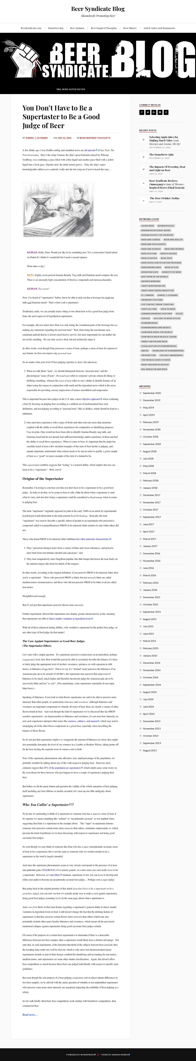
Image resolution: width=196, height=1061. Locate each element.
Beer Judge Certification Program (161, 263)
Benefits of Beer (171, 272)
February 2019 (150, 422)
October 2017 (150, 509)
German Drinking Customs (156, 314)
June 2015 (148, 633)
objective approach (91, 398)
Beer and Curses (150, 240)
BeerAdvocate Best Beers (155, 230)
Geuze (179, 314)
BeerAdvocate (166, 226)
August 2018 (149, 451)
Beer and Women (174, 249)
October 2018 (150, 436)
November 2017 (151, 502)
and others (55, 874)
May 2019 (148, 407)
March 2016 (149, 575)
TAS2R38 (47, 869)
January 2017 (150, 546)
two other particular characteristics (92, 539)
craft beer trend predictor (157, 290)
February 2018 (150, 480)
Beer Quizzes (77, 28)
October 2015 (150, 604)
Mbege (145, 351)
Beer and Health (173, 240)
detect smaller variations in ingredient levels (70, 618)
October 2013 (150, 735)
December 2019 (151, 400)
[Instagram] (166, 112)
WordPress (87, 1054)
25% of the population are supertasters (62, 767)
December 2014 (151, 662)
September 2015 (152, 611)
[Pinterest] (160, 112)
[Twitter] (147, 112)
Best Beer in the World (154, 277)
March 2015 (149, 640)
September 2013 (152, 743)
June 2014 (148, 706)
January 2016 (150, 589)
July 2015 (148, 626)
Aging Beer (147, 226)
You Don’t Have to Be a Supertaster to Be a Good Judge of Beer (61, 116)
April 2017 (149, 531)
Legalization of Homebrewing (159, 346)
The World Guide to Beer (155, 360)
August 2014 (149, 692)
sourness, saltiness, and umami (82, 721)
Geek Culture (149, 309)
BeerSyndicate (149, 272)
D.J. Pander (147, 295)
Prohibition (148, 355)
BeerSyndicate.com (31, 28)
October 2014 (150, 677)
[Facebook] (141, 112)
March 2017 (149, 538)
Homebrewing (55, 28)
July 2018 (148, 458)
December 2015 (151, 597)
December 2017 (151, 494)
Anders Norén (120, 1054)
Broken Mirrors (150, 281)
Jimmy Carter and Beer (154, 341)
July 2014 (148, 699)
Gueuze (145, 318)
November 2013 (151, 728)
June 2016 (148, 567)
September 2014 (152, 684)
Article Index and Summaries (159, 28)
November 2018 (151, 429)
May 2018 (148, 465)
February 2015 (150, 648)
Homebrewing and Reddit (156, 327)
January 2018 (150, 487)
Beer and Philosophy (153, 244)
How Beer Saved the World (156, 332)
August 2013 (149, 750)
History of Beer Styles (167, 318)
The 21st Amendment (171, 355)
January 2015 (150, 655)
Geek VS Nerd (168, 309)
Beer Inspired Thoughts (104, 28)
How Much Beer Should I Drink (159, 337)
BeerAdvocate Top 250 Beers (157, 235)
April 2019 (149, 414)
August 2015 (149, 619)
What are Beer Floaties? (155, 365)
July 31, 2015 (64, 138)
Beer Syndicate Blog (98, 8)
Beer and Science (151, 249)
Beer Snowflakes (151, 267)
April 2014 (149, 713)
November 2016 (151, 560)
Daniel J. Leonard (37, 138)
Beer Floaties (149, 258)
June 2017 (148, 524)
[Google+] (153, 112)
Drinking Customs (152, 300)
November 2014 (151, 670)
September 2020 (152, 392)
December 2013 (151, 721)
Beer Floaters (169, 253)
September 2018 (152, 443)
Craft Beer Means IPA (153, 286)
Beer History (130, 28)
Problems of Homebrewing (168, 351)
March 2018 (149, 473)
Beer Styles (171, 267)
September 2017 (152, 516)
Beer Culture (149, 253)
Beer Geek (166, 258)
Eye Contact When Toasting (157, 304)
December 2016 (151, 553)
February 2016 (150, 582)
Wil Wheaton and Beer (154, 369)
